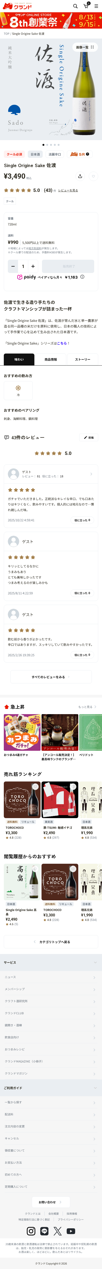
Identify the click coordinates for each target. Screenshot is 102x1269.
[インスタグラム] (31, 1231)
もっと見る (85, 707)
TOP (7, 33)
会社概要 (53, 1213)
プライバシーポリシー (71, 1219)
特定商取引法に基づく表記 (34, 1219)
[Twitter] (57, 1231)
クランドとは (33, 1213)
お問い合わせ (47, 1202)
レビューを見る (68, 190)
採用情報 (72, 1213)
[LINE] (44, 1231)
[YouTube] (71, 1231)
